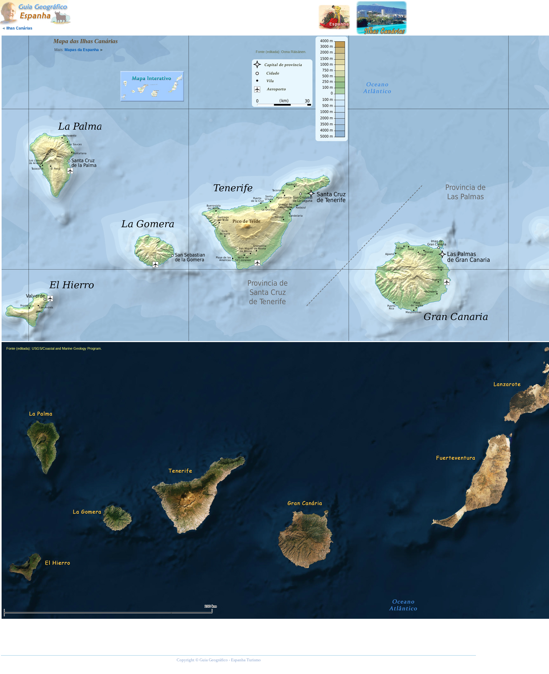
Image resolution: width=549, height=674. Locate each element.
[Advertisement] (193, 16)
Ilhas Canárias (19, 28)
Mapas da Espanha (81, 50)
